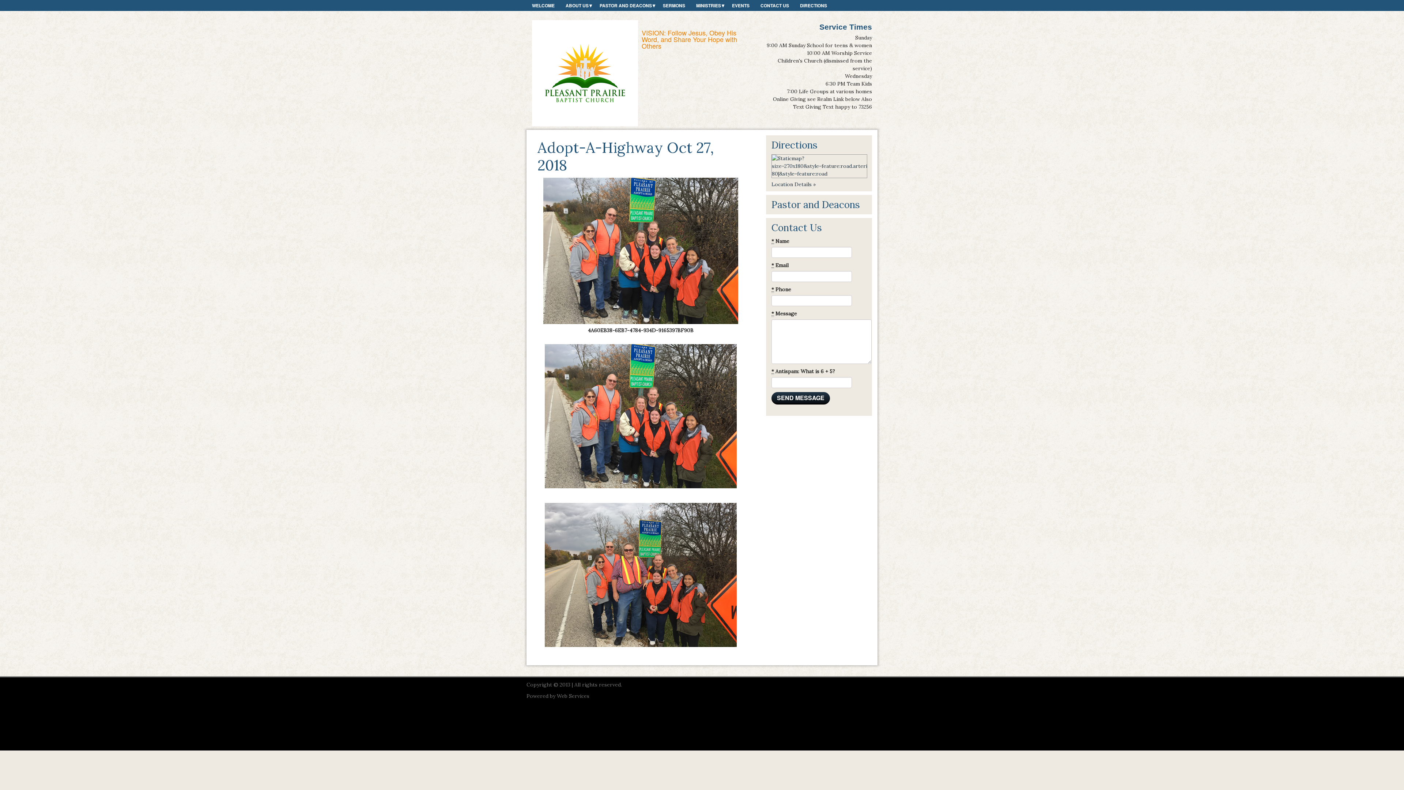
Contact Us (774, 5)
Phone (781, 289)
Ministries (708, 5)
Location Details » (793, 184)
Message (784, 313)
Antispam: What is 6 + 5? (803, 371)
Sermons (674, 5)
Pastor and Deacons (626, 5)
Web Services (573, 696)
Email (780, 265)
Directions (813, 5)
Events (741, 5)
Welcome (543, 5)
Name (780, 241)
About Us (577, 5)
